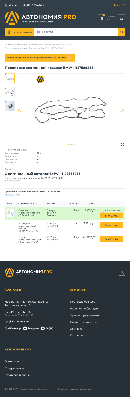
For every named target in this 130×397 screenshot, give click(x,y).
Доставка (76, 328)
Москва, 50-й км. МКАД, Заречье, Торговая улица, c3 (27, 303)
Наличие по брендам (84, 308)
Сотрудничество (15, 368)
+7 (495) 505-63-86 (33, 5)
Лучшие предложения (84, 315)
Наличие (73, 204)
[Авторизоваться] (121, 18)
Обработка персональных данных (74, 389)
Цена (91, 204)
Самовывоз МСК (26, 204)
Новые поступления (83, 321)
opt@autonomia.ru (17, 321)
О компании (12, 361)
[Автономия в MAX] (47, 328)
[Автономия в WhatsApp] (13, 328)
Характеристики (12, 195)
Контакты (13, 290)
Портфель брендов (82, 301)
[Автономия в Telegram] (31, 328)
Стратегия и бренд (17, 374)
